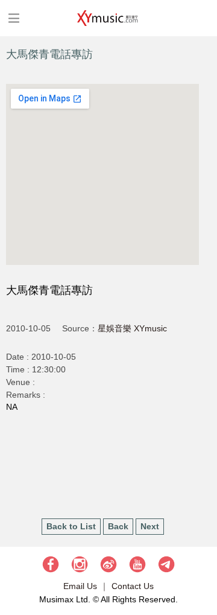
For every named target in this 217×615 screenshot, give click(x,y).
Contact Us (133, 586)
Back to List (71, 526)
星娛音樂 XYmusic (132, 328)
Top (202, 570)
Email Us (80, 586)
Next (149, 526)
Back (118, 526)
